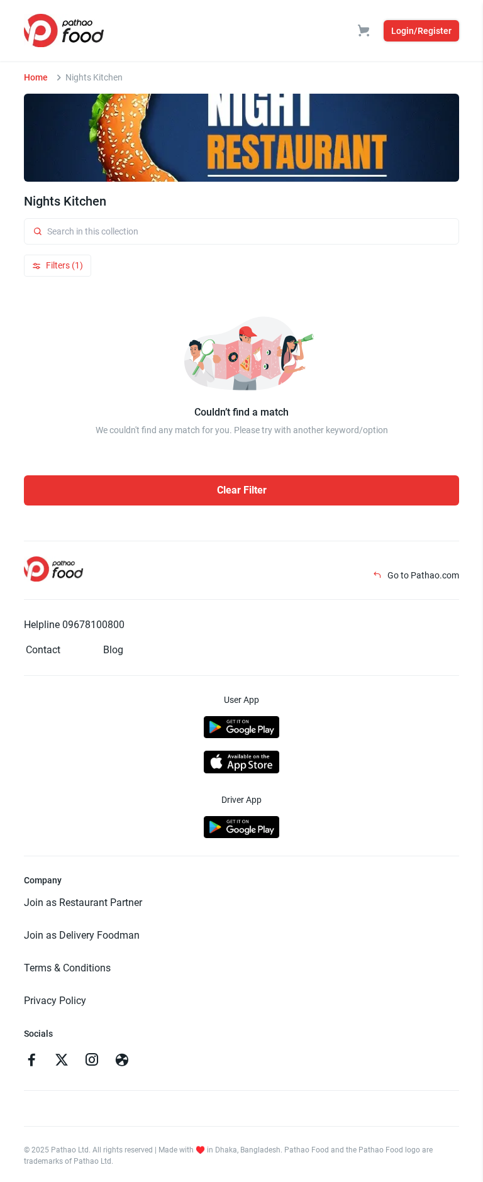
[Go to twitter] (61, 1061)
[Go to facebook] (31, 1061)
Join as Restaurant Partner (83, 903)
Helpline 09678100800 (74, 625)
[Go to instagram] (91, 1061)
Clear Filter (242, 490)
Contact (43, 650)
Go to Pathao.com (422, 575)
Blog (113, 650)
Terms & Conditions (67, 968)
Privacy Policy (55, 1001)
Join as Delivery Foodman (82, 935)
